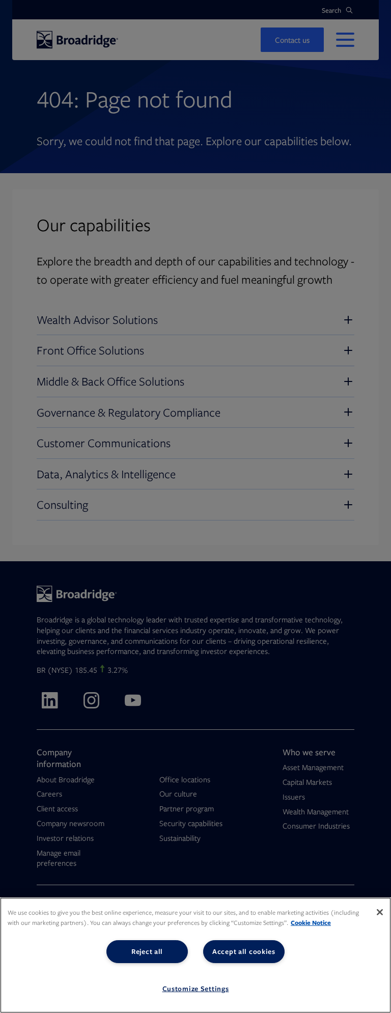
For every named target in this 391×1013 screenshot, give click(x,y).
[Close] (380, 912)
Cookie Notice (311, 922)
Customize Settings (195, 988)
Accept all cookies (243, 951)
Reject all (147, 951)
